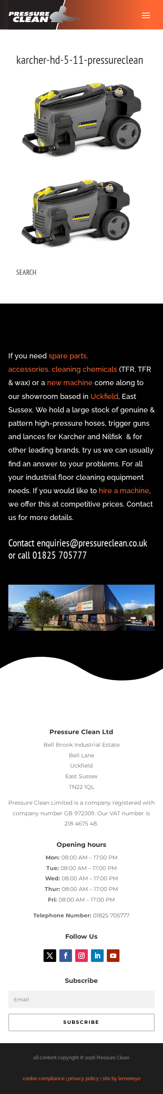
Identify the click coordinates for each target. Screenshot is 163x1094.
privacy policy (83, 1078)
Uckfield (104, 396)
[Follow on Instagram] (81, 955)
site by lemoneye (121, 1078)
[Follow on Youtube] (113, 955)
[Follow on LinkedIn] (97, 955)
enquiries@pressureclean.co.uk (92, 542)
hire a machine (124, 490)
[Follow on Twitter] (50, 955)
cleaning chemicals (84, 369)
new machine (70, 382)
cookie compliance (43, 1078)
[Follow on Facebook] (65, 955)
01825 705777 (111, 915)
